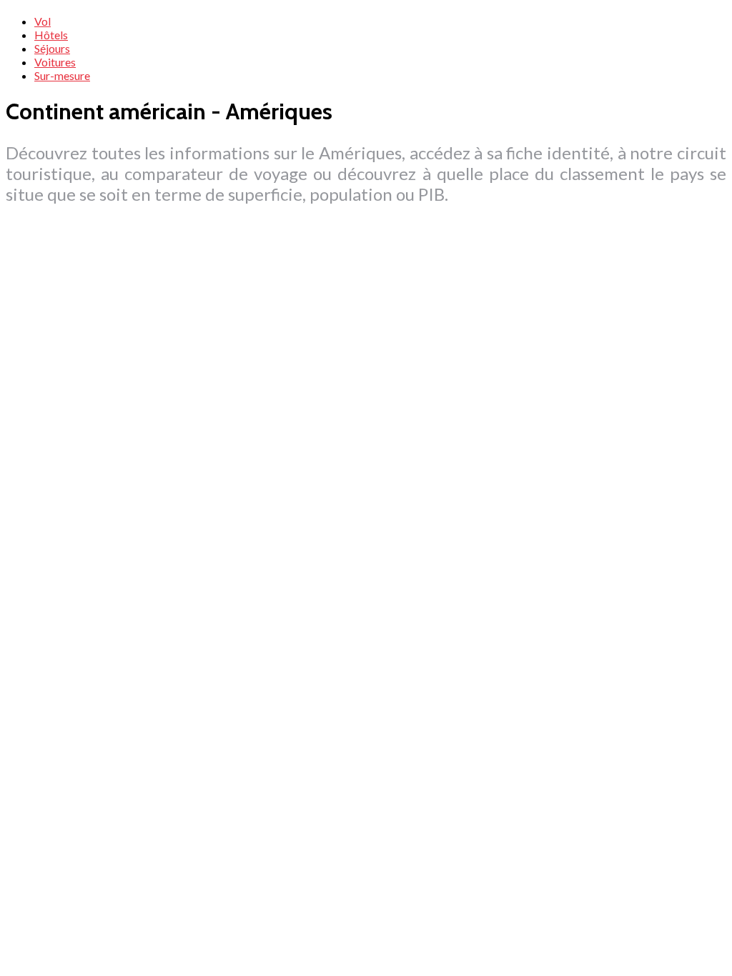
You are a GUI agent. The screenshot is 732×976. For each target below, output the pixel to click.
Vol (42, 21)
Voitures (55, 62)
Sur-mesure (62, 75)
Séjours (52, 48)
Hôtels (51, 34)
